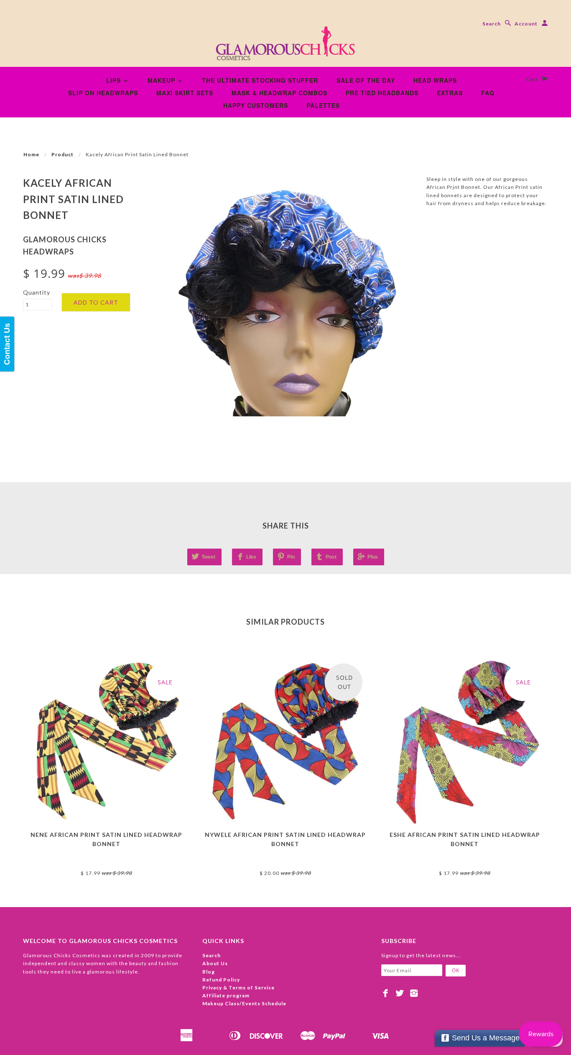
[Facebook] (385, 993)
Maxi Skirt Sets (184, 93)
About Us (215, 963)
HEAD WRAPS (435, 80)
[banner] (285, 46)
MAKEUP (162, 80)
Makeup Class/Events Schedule (244, 1003)
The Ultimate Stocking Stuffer (260, 80)
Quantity (36, 292)
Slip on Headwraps (103, 93)
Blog (208, 972)
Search (491, 23)
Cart (532, 79)
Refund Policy (221, 979)
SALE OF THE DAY (365, 80)
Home (31, 154)
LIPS (114, 80)
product (62, 154)
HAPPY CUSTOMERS (255, 105)
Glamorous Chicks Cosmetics (106, 859)
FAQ (488, 93)
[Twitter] (399, 993)
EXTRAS (450, 93)
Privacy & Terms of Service (238, 987)
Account (526, 23)
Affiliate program (226, 995)
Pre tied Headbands (382, 93)
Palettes (323, 105)
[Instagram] (414, 993)
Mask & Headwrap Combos (279, 93)
